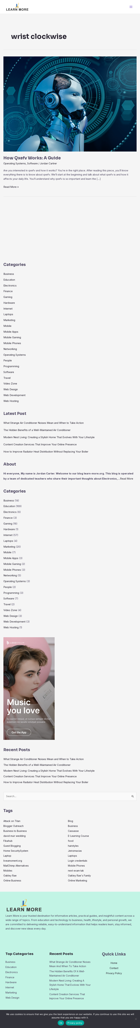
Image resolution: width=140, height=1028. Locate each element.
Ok (60, 1023)
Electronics (10, 285)
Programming (11, 366)
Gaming (7, 297)
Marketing (9, 320)
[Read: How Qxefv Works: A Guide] (70, 103)
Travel (7, 377)
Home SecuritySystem (15, 850)
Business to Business (15, 830)
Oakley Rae (10, 875)
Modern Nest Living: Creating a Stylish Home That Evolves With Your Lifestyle (49, 437)
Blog (70, 821)
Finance (8, 291)
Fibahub (7, 840)
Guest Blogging (12, 845)
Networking (10, 349)
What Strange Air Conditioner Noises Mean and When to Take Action (43, 422)
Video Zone (10, 383)
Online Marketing (77, 880)
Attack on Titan (11, 821)
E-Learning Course (78, 835)
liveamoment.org (12, 860)
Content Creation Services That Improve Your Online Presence (40, 444)
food (70, 840)
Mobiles (7, 870)
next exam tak (76, 870)
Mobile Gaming (12, 337)
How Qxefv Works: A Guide (32, 158)
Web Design (10, 389)
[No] (135, 1019)
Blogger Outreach (13, 825)
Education (9, 279)
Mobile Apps (10, 331)
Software (32, 163)
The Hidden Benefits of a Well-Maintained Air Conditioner (37, 430)
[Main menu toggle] (131, 7)
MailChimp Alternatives (16, 865)
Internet (7, 308)
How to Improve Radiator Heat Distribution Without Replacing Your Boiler (45, 451)
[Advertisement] (70, 231)
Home (114, 962)
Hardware (9, 302)
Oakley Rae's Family (79, 875)
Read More (126, 478)
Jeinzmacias (75, 850)
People (7, 360)
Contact (114, 968)
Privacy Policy (114, 973)
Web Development (14, 395)
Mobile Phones (12, 343)
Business (8, 274)
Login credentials (77, 860)
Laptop (7, 855)
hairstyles (73, 845)
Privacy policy (74, 1023)
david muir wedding (14, 835)
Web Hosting (11, 401)
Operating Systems (14, 163)
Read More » (11, 186)
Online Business (12, 880)
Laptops (8, 314)
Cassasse (73, 830)
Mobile (7, 326)
